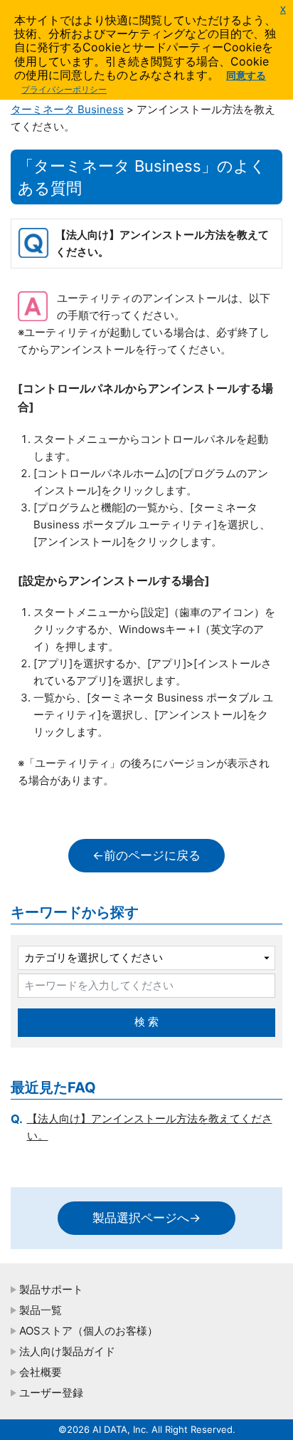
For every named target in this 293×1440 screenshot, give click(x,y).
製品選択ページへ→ (146, 1218)
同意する (246, 75)
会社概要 (40, 1372)
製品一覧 (40, 1310)
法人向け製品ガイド (67, 1351)
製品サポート (51, 1289)
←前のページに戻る (146, 855)
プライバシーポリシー (64, 89)
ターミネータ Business (67, 109)
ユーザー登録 (51, 1392)
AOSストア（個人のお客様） (88, 1330)
